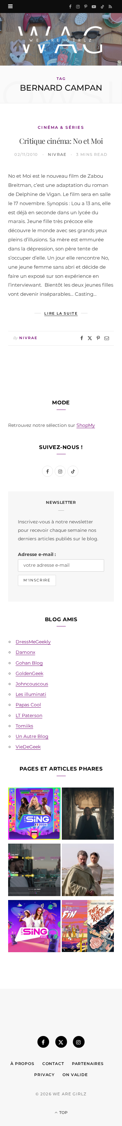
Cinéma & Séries (61, 127)
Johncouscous (32, 684)
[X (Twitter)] (61, 1042)
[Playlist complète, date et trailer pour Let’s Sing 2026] (34, 815)
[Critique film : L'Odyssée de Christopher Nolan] (88, 871)
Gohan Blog (29, 663)
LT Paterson (29, 715)
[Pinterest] (98, 338)
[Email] (106, 338)
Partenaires (88, 1063)
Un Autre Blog (32, 736)
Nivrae (57, 154)
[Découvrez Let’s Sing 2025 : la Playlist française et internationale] (34, 927)
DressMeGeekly (33, 642)
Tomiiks (24, 726)
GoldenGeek (29, 673)
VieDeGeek (28, 747)
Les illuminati (31, 694)
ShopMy (85, 425)
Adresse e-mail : (37, 554)
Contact (53, 1063)
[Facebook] (81, 338)
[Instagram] (79, 1042)
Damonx (25, 652)
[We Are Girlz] (61, 39)
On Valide (75, 1074)
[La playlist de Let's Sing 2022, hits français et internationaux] (34, 871)
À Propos (22, 1063)
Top (63, 1112)
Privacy (44, 1074)
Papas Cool (28, 705)
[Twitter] (90, 338)
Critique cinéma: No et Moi (61, 141)
